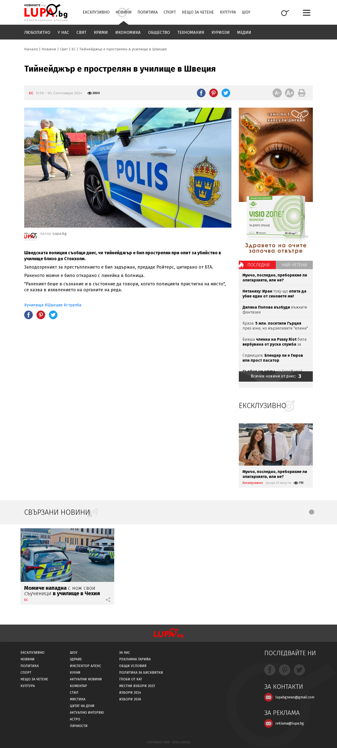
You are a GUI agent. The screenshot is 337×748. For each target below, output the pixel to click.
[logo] (45, 12)
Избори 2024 (130, 692)
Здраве (76, 659)
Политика (147, 12)
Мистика (77, 699)
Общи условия (133, 666)
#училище (34, 305)
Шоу (246, 12)
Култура (228, 12)
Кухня (75, 672)
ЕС (73, 49)
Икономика (128, 32)
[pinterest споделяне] (213, 92)
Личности (79, 726)
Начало (31, 49)
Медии (244, 32)
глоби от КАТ (130, 679)
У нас (63, 32)
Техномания (190, 32)
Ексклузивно (96, 12)
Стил (74, 692)
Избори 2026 (130, 699)
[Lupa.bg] (30, 237)
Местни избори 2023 (137, 686)
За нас (124, 652)
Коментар (78, 686)
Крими (101, 32)
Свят (81, 32)
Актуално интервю (87, 712)
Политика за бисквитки (141, 672)
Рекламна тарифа (135, 659)
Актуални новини (86, 679)
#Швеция (54, 305)
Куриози (220, 32)
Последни (258, 265)
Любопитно (37, 32)
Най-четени (294, 265)
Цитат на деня (82, 706)
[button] (311, 512)
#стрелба (72, 305)
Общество (159, 32)
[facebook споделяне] (201, 92)
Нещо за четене (198, 12)
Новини (123, 12)
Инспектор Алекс (85, 666)
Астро (75, 719)
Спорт (170, 12)
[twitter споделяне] (226, 92)
